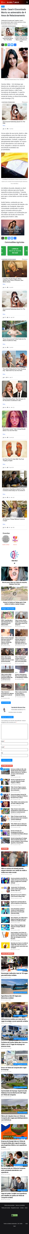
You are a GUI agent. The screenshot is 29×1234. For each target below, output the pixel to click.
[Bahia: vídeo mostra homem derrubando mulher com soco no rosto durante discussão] (7, 651)
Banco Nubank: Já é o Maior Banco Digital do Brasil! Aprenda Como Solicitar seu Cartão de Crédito (19, 919)
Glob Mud (14, 561)
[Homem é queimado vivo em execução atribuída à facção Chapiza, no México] (5, 782)
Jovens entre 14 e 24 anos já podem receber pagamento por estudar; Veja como (18, 889)
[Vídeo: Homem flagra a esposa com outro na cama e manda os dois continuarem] (5, 789)
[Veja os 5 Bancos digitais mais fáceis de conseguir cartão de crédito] (5, 927)
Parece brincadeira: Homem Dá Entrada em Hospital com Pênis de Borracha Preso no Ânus (19, 796)
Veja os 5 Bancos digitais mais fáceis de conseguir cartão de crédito (18, 926)
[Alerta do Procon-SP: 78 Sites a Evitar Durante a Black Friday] (5, 897)
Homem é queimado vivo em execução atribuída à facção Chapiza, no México (18, 781)
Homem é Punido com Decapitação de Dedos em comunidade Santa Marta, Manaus (19, 832)
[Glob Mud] (13, 2)
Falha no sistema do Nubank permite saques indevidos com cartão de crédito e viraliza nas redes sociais (14, 870)
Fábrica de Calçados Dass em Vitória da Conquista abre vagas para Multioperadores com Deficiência (14, 1118)
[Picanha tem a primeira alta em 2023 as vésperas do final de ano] (5, 904)
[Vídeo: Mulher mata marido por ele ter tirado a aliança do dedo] (5, 804)
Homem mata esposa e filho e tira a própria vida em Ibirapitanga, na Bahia (21, 676)
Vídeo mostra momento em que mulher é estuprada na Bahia (21, 693)
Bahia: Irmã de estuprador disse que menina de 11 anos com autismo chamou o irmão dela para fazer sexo (7, 640)
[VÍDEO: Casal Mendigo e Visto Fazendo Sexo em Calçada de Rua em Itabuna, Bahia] (7, 615)
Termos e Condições (20, 1205)
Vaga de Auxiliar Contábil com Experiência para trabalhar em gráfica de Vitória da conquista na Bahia (14, 1195)
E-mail (3, 747)
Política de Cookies (6, 1207)
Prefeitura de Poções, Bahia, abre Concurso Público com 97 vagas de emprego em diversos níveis (14, 1044)
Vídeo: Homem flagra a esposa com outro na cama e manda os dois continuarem (18, 788)
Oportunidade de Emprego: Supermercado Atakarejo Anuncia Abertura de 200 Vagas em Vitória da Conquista (14, 1093)
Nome (3, 741)
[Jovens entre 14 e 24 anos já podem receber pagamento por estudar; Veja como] (5, 889)
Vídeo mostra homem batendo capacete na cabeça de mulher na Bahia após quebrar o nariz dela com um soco (21, 640)
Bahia (3, 6)
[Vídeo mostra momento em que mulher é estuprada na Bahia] (21, 687)
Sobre (26, 1207)
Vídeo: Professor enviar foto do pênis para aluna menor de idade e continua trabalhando (19, 818)
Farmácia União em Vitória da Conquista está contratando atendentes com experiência (13, 1170)
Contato (22, 1207)
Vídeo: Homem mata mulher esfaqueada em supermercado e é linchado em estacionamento (19, 810)
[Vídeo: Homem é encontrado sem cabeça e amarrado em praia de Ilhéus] (7, 687)
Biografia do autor (15, 1207)
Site (2, 753)
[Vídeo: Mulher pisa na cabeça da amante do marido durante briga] (5, 826)
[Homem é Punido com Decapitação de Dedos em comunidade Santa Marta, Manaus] (5, 833)
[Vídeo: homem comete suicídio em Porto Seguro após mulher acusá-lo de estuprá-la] (21, 615)
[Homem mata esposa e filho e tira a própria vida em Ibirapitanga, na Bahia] (21, 669)
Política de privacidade (9, 1205)
